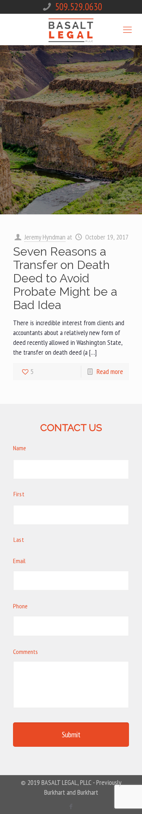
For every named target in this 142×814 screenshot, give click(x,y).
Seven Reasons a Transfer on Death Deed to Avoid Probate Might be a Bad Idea (65, 278)
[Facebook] (71, 806)
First (18, 494)
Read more (110, 371)
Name (19, 448)
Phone (20, 606)
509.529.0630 (78, 6)
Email (19, 561)
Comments (25, 652)
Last (18, 539)
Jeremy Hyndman (44, 236)
